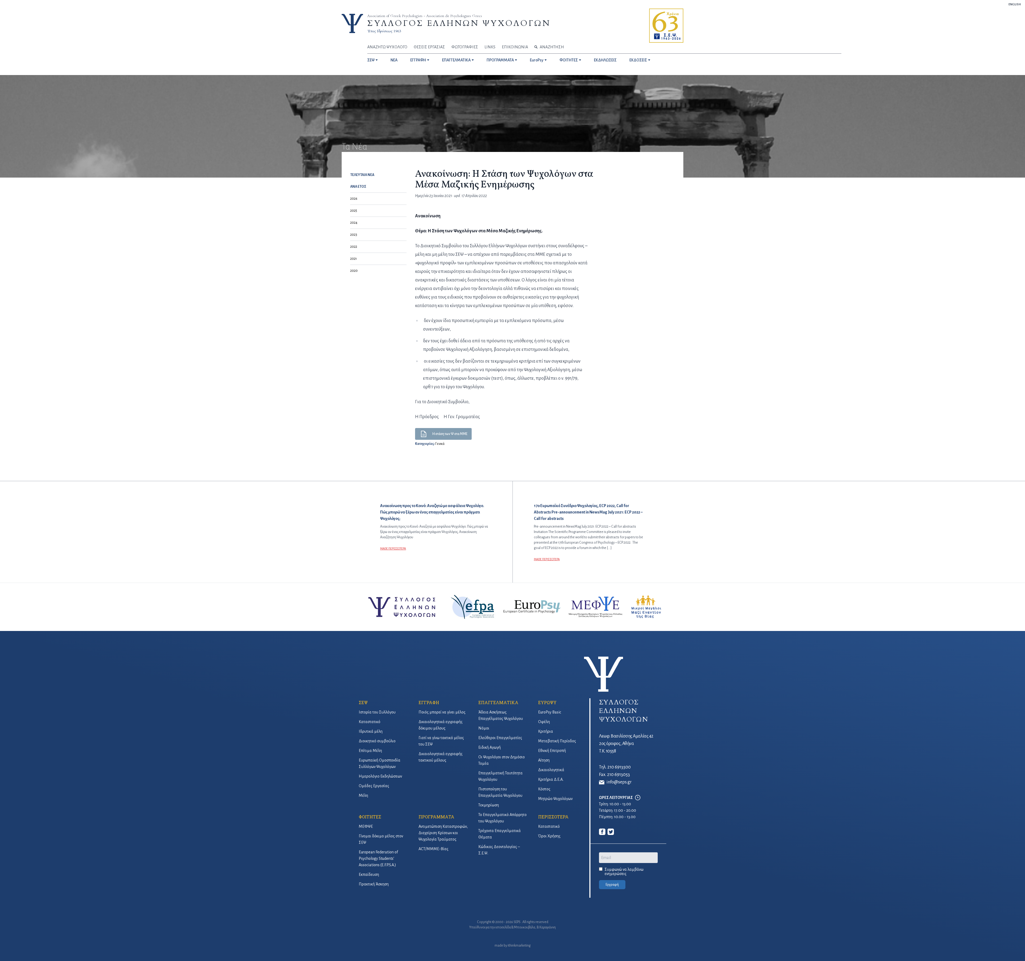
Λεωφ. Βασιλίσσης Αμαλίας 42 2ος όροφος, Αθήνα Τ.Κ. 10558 (626, 744)
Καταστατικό (369, 722)
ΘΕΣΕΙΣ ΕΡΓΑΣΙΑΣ (429, 47)
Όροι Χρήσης (549, 836)
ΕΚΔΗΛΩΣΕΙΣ (605, 60)
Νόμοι (483, 728)
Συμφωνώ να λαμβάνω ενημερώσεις (624, 871)
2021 (353, 259)
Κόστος (544, 789)
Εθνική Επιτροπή (552, 750)
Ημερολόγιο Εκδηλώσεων (380, 776)
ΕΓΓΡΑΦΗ (418, 60)
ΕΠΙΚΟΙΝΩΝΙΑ (515, 47)
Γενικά (439, 444)
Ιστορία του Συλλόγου (377, 712)
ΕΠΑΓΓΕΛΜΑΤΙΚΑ (456, 60)
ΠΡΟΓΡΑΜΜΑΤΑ (500, 60)
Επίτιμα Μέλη (370, 750)
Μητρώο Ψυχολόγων (555, 799)
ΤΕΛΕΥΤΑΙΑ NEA (362, 175)
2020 (354, 271)
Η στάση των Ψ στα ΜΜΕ (449, 434)
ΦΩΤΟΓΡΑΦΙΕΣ (464, 47)
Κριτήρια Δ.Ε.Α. (550, 779)
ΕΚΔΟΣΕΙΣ (638, 60)
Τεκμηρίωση (488, 805)
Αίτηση (544, 760)
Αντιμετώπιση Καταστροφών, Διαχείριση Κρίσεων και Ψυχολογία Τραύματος (443, 832)
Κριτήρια (545, 731)
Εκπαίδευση (369, 874)
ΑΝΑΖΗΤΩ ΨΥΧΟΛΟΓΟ (387, 47)
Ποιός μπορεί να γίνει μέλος (442, 712)
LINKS (489, 47)
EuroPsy (536, 60)
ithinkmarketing (519, 945)
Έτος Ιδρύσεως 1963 (384, 31)
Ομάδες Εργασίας (374, 786)
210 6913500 (619, 767)
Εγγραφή (612, 885)
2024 (353, 223)
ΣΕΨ (370, 60)
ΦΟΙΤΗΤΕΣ (568, 60)
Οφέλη (544, 722)
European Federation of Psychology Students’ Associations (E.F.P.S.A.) (378, 858)
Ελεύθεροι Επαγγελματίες (500, 738)
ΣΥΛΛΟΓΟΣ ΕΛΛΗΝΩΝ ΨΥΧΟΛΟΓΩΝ (458, 23)
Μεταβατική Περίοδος (557, 741)
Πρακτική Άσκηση (374, 884)
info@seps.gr (619, 782)
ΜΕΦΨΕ (366, 826)
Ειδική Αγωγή (489, 747)
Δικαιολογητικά (551, 770)
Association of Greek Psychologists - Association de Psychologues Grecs (424, 15)
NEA (394, 60)
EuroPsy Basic (549, 712)
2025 (353, 211)
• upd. (458, 196)
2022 (353, 247)
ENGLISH (1014, 4)
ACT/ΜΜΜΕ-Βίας (433, 849)
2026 (353, 199)
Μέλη (363, 795)
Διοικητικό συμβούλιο (377, 741)
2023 (353, 235)
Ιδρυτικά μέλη (371, 731)
